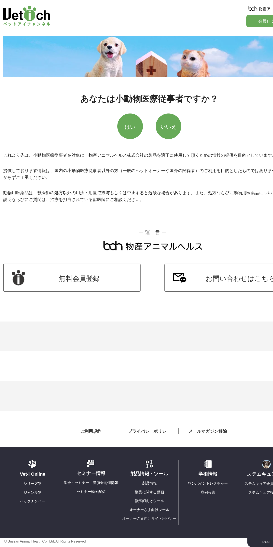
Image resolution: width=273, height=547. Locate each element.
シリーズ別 (32, 484)
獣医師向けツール (149, 501)
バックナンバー (32, 501)
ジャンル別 (32, 493)
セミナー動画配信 (91, 492)
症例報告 (208, 492)
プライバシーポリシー (149, 431)
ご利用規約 (91, 431)
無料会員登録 (79, 278)
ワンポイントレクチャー (208, 483)
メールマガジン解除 (208, 431)
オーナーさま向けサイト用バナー (149, 519)
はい (130, 127)
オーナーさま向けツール (149, 510)
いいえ (169, 127)
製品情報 (149, 483)
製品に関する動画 (149, 492)
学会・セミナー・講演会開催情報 (91, 483)
